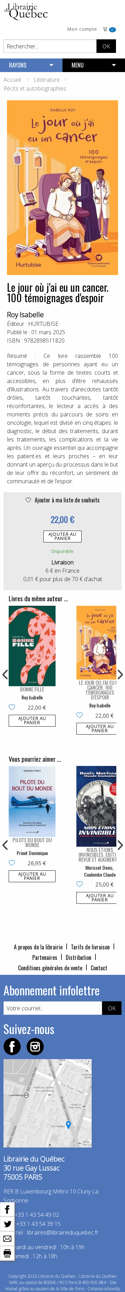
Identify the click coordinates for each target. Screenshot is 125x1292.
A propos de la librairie (38, 947)
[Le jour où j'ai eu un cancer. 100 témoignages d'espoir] (99, 643)
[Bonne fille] (32, 646)
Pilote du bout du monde (32, 842)
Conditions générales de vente (50, 968)
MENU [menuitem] (78, 65)
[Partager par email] (7, 1238)
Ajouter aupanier (62, 536)
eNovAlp (112, 1289)
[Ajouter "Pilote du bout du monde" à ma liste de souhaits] (13, 863)
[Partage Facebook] (7, 1209)
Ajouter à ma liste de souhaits (66, 500)
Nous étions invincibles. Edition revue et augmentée (100, 854)
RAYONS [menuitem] (17, 65)
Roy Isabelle (25, 314)
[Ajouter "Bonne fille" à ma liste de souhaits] (13, 708)
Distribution (78, 957)
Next (119, 674)
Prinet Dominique (32, 852)
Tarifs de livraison (90, 947)
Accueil (12, 80)
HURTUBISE (43, 324)
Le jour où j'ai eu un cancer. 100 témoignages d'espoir (100, 690)
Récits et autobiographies (34, 88)
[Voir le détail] (32, 646)
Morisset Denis (98, 867)
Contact (99, 968)
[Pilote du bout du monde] (32, 801)
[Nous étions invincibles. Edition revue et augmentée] (99, 806)
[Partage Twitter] (7, 1223)
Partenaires (44, 957)
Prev (5, 674)
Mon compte (82, 29)
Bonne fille (32, 689)
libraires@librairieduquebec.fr (63, 1232)
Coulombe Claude (100, 874)
